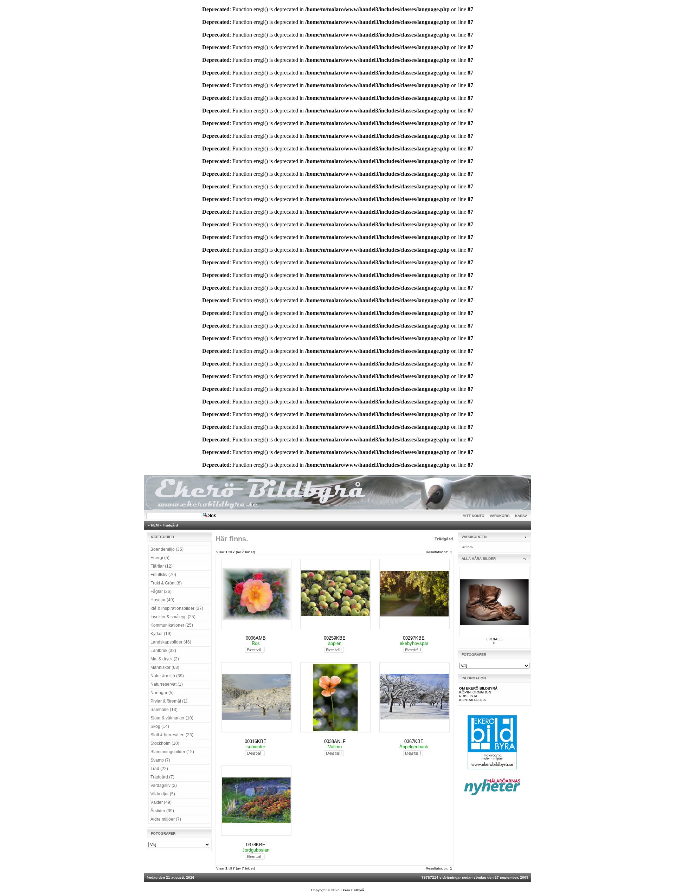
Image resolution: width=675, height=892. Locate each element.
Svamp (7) (160, 760)
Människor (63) (164, 667)
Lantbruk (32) (163, 650)
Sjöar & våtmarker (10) (171, 718)
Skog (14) (159, 726)
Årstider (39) (162, 810)
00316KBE (255, 741)
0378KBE (255, 844)
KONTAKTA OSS (472, 700)
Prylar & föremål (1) (168, 701)
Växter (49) (161, 802)
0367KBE (414, 741)
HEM (155, 525)
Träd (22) (159, 768)
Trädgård (170, 525)
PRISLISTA (468, 696)
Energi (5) (159, 557)
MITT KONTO (473, 516)
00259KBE (335, 638)
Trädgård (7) (162, 777)
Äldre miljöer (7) (165, 819)
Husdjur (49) (162, 599)
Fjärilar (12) (161, 566)
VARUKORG (500, 516)
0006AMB (256, 638)
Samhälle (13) (164, 709)
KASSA (521, 516)
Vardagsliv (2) (163, 785)
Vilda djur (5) (162, 793)
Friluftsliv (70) (163, 574)
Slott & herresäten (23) (171, 734)
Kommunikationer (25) (171, 625)
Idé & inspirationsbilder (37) (176, 608)
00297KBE (414, 638)
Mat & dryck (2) (164, 659)
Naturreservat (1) (166, 684)
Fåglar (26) (161, 591)
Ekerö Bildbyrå (352, 890)
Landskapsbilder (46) (170, 642)
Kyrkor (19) (161, 633)
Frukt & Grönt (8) (166, 583)
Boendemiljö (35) (167, 549)
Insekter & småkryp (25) (172, 616)
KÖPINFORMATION (475, 692)
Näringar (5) (162, 692)
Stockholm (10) (164, 743)
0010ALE (494, 639)
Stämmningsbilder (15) (172, 751)
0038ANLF (335, 741)
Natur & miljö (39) (167, 675)
